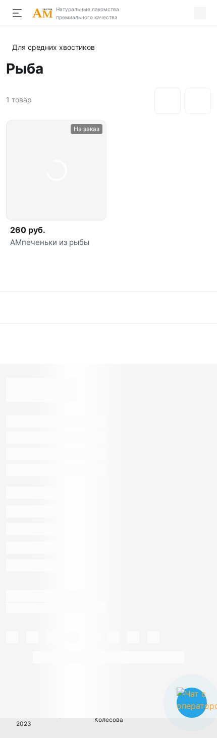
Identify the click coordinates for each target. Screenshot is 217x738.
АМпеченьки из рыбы (49, 242)
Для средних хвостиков (53, 47)
